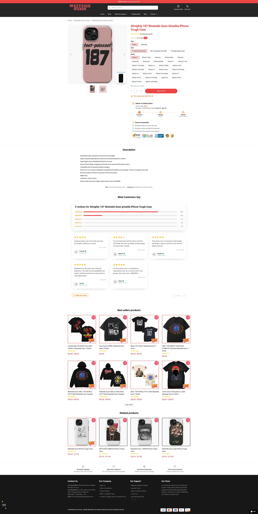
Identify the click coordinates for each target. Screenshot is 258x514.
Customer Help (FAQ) (137, 496)
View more (129, 405)
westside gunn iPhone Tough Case (80, 449)
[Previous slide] (71, 54)
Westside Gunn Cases (82, 20)
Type (132, 41)
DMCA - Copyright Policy (107, 494)
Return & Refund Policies (138, 491)
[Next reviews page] (184, 296)
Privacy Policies (104, 491)
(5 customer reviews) (146, 34)
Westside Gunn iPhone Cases (102, 20)
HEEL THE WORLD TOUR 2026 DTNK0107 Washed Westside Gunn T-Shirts (175, 348)
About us (102, 485)
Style (132, 48)
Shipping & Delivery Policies (139, 485)
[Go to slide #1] (92, 89)
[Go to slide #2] (103, 89)
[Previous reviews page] (174, 296)
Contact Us (134, 494)
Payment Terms (136, 488)
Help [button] (254, 511)
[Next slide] (124, 54)
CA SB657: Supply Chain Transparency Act (113, 496)
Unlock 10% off (4, 505)
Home (70, 20)
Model (133, 54)
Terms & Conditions (106, 488)
